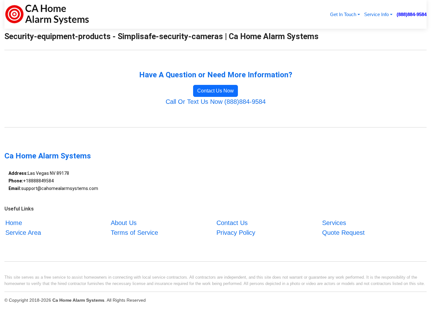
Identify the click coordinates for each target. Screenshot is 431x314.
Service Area (23, 232)
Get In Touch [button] (343, 14)
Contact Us (232, 222)
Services (334, 222)
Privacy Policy (235, 232)
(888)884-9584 (412, 14)
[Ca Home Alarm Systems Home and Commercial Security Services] (46, 14)
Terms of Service (134, 232)
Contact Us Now (215, 90)
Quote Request (343, 232)
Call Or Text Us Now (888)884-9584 (216, 101)
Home (13, 222)
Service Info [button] (376, 14)
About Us (124, 222)
